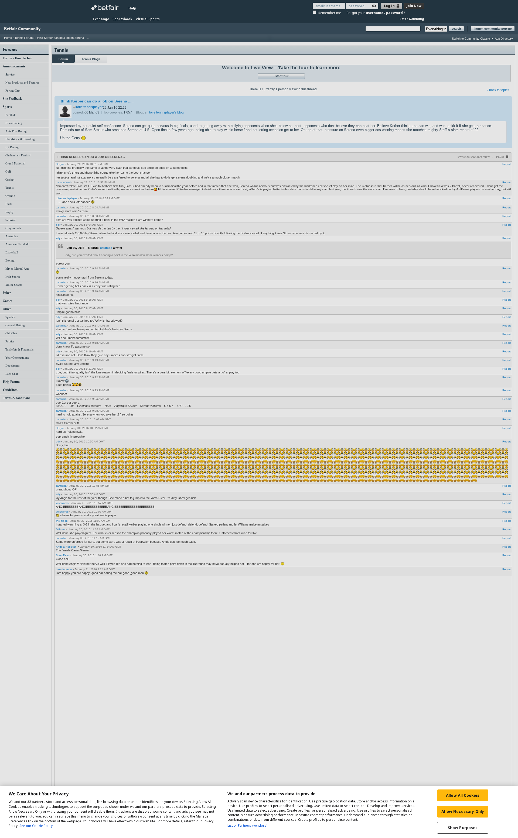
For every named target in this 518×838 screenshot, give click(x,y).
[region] (259, 812)
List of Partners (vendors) (247, 825)
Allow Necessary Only (462, 811)
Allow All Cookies (462, 795)
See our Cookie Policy (36, 826)
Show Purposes (463, 827)
